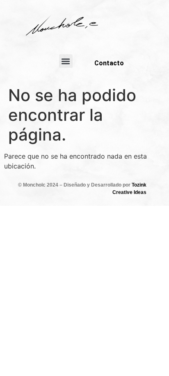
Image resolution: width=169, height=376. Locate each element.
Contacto (109, 63)
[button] (66, 61)
